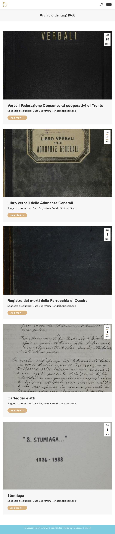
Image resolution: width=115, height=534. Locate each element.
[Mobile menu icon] (109, 4)
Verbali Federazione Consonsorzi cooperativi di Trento (55, 105)
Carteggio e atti (21, 398)
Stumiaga (15, 495)
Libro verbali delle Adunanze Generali (40, 203)
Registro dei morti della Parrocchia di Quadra (47, 300)
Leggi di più (16, 118)
